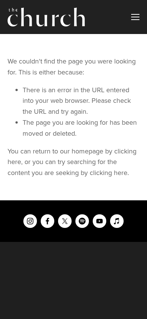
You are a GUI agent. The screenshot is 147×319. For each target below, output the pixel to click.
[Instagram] (30, 221)
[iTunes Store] (117, 221)
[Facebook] (47, 221)
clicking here (108, 172)
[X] (65, 221)
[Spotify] (82, 221)
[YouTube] (99, 221)
